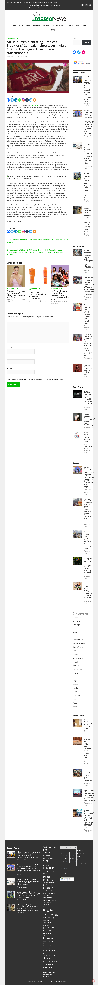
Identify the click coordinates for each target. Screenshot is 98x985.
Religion (75, 681)
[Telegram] (30, 100)
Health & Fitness (78, 658)
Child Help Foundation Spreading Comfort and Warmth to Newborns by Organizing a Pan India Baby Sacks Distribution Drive (88, 345)
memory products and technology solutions (48, 929)
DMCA (79, 856)
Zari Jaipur (35, 105)
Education (46, 25)
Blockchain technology (46, 864)
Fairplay (46, 893)
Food (74, 651)
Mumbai (48, 938)
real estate (48, 953)
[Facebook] (8, 100)
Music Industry (48, 941)
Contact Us (80, 853)
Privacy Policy (81, 863)
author (45, 858)
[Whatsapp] (19, 100)
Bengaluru (48, 860)
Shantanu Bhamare (48, 966)
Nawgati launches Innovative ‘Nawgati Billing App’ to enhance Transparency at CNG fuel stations (88, 398)
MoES (44, 935)
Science (75, 684)
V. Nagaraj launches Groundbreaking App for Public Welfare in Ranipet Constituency (89, 419)
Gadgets (75, 654)
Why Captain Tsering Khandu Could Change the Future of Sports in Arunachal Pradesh (87, 540)
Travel (75, 703)
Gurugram (46, 895)
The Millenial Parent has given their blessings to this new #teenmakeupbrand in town (60, 295)
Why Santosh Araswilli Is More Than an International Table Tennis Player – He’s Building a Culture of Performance (88, 566)
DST (45, 885)
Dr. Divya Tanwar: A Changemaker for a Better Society (89, 368)
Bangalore (50, 858)
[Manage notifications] (93, 980)
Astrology (76, 625)
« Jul (66, 873)
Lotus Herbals (47, 922)
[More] (34, 100)
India (21, 25)
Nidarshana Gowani (49, 946)
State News (77, 695)
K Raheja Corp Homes (48, 919)
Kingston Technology (50, 912)
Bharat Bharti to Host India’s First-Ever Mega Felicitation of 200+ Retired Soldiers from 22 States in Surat (88, 748)
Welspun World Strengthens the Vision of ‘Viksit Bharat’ (88, 724)
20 (68, 859)
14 (70, 856)
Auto (84, 25)
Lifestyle (70, 25)
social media (47, 972)
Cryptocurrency (50, 871)
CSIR (45, 874)
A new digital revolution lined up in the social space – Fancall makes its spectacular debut (88, 440)
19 (66, 859)
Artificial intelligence (48, 854)
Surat (53, 972)
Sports (75, 692)
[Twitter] (12, 100)
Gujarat (53, 893)
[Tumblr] (27, 100)
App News (76, 621)
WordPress (38, 981)
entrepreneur (48, 890)
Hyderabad (47, 898)
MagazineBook (55, 981)
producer (47, 950)
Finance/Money (78, 647)
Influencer (46, 905)
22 (73, 859)
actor (45, 849)
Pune (53, 950)
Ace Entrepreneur (49, 847)
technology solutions (48, 974)
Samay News (24, 56)
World (28, 25)
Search (75, 38)
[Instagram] (23, 100)
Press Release (77, 677)
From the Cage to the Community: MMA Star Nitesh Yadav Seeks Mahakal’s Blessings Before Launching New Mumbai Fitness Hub (88, 510)
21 (70, 859)
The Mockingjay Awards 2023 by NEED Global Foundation (88, 775)
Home (14, 25)
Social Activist (46, 970)
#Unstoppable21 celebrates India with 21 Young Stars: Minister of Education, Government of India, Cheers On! (90, 795)
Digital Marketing (48, 878)
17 (61, 859)
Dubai (49, 885)
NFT (44, 944)
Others (45, 30)
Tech (78, 25)
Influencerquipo (48, 907)
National (76, 666)
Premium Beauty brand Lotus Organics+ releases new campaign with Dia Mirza (16, 294)
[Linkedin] (16, 100)
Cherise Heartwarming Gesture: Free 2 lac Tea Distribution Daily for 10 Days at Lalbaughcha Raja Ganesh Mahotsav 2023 (89, 818)
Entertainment (58, 25)
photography (47, 948)
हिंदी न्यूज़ (53, 30)
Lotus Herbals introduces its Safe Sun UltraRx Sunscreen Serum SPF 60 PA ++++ (38, 295)
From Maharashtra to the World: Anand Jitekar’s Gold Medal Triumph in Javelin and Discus (88, 591)
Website (9, 368)
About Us (80, 847)
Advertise (80, 850)
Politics (75, 673)
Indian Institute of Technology (49, 901)
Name (9, 347)
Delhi (48, 874)
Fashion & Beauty (12, 38)
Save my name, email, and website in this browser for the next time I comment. (35, 379)
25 (64, 862)
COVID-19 (49, 868)
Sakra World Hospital (49, 956)
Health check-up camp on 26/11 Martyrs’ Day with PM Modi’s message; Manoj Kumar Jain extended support (87, 313)
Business (36, 25)
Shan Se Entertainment (50, 959)
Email (9, 358)
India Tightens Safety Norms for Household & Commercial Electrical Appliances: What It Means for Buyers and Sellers (88, 153)
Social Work (77, 688)
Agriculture (77, 617)
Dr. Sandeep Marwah (49, 882)
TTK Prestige (46, 976)
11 (64, 856)
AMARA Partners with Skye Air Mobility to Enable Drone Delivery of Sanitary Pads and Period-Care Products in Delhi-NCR (44, 5)
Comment (10, 321)
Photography (77, 669)
